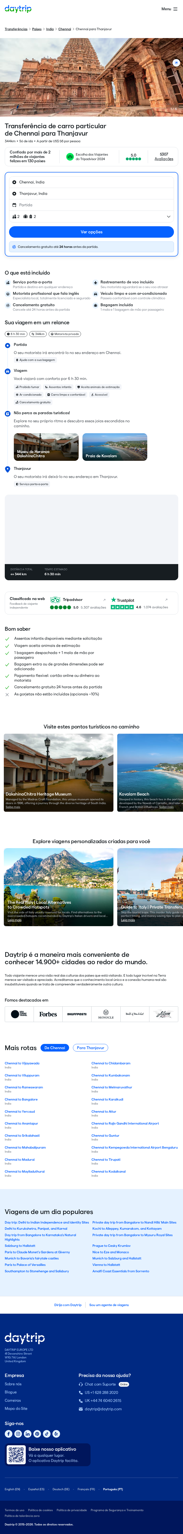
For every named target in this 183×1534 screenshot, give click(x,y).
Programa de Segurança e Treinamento (117, 1510)
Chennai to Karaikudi (107, 1099)
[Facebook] (8, 1434)
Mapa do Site (16, 1408)
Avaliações (164, 159)
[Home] (18, 9)
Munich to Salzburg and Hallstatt (116, 1258)
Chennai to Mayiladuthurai (25, 1171)
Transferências (16, 29)
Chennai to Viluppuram (22, 1075)
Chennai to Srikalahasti (22, 1135)
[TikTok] (47, 1434)
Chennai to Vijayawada (22, 1063)
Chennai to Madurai (20, 1159)
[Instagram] (18, 1434)
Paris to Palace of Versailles (25, 1265)
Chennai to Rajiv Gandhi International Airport (125, 1123)
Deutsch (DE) (61, 1489)
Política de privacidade (72, 1510)
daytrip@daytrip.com (103, 1409)
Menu (166, 9)
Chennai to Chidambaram (111, 1063)
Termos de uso (14, 1510)
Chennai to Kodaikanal (109, 1171)
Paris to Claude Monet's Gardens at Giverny (37, 1252)
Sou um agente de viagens (109, 1305)
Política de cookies (40, 1510)
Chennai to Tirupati (106, 1159)
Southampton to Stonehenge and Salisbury (37, 1271)
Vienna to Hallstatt (106, 1265)
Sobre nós (13, 1384)
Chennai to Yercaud (20, 1111)
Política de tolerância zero (22, 1515)
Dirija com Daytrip (67, 1305)
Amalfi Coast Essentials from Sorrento (120, 1271)
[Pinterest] (37, 1434)
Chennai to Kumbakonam (111, 1075)
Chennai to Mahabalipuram (25, 1147)
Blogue (11, 1392)
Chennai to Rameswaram (24, 1087)
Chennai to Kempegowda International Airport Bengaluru (135, 1147)
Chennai (64, 29)
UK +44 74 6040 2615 (103, 1401)
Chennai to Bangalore (21, 1099)
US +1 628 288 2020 (101, 1393)
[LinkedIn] (27, 1434)
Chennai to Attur (104, 1111)
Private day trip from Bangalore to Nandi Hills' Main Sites (134, 1222)
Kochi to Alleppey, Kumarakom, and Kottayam (127, 1228)
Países (36, 29)
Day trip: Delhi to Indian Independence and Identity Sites (47, 1222)
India (50, 29)
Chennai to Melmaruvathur (112, 1087)
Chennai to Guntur (105, 1135)
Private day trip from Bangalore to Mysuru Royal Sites (132, 1235)
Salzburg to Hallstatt (20, 1246)
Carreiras (13, 1400)
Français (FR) (86, 1489)
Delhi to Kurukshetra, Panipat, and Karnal (36, 1228)
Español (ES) (36, 1489)
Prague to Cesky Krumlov (111, 1246)
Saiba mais (13, 806)
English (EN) (12, 1489)
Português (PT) (113, 1489)
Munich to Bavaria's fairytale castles (32, 1258)
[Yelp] (56, 1434)
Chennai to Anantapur (21, 1123)
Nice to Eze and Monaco (110, 1252)
